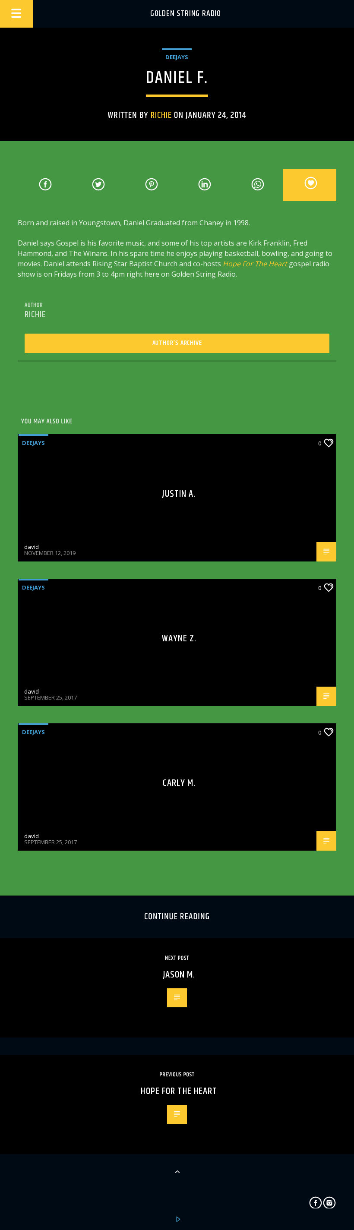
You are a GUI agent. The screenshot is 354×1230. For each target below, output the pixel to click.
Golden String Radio (185, 13)
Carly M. (179, 783)
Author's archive (177, 342)
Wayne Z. (179, 638)
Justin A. (179, 493)
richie (161, 115)
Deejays (176, 57)
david (31, 547)
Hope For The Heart (255, 263)
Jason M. (179, 974)
